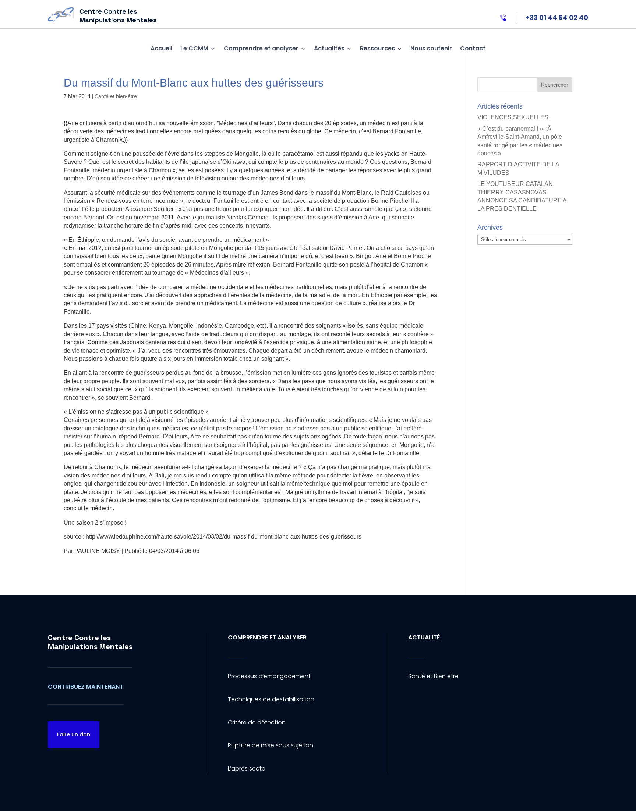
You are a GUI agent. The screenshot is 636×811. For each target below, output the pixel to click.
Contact (472, 48)
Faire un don (73, 734)
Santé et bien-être (116, 96)
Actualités (329, 48)
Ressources (377, 48)
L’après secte (246, 768)
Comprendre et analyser (261, 48)
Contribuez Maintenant (85, 687)
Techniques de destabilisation (271, 699)
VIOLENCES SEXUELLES (512, 117)
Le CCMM (194, 48)
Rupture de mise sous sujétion (270, 745)
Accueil (161, 48)
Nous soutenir (431, 48)
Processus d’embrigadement (269, 676)
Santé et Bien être (433, 676)
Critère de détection (257, 722)
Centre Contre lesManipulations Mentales (90, 642)
